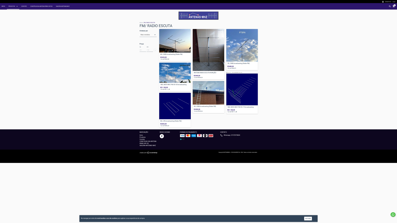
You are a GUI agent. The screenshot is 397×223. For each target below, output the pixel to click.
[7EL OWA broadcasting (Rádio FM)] (242, 45)
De (140, 47)
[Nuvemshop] (149, 153)
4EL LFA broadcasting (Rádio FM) (171, 121)
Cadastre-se (388, 1)
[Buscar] (390, 6)
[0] (393, 7)
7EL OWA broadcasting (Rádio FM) (238, 63)
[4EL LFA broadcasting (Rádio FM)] (175, 106)
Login (393, 1)
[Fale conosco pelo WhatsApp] (393, 214)
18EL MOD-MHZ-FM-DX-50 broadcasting (173, 84)
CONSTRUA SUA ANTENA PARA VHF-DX (41, 6)
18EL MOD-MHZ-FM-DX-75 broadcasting (240, 107)
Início (3, 6)
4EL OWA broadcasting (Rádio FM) (171, 54)
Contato (24, 6)
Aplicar (155, 50)
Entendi (308, 218)
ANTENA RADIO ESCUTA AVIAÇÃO (205, 73)
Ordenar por (144, 31)
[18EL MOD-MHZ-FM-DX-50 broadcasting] (175, 73)
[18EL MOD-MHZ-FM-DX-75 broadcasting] (242, 88)
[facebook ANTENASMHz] (162, 136)
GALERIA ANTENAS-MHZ (63, 6)
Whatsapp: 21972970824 (232, 135)
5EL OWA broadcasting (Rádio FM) (205, 106)
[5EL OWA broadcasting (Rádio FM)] (208, 93)
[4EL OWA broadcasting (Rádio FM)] (175, 41)
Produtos (11, 6)
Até (147, 47)
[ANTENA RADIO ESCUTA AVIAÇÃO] (208, 50)
